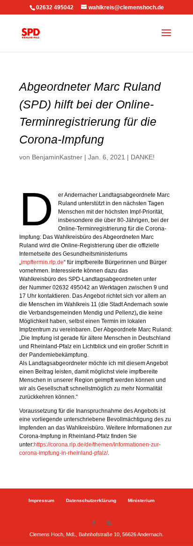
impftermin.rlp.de (42, 262)
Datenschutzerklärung (91, 500)
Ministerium (141, 500)
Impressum (41, 500)
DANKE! (143, 157)
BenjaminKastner (57, 157)
